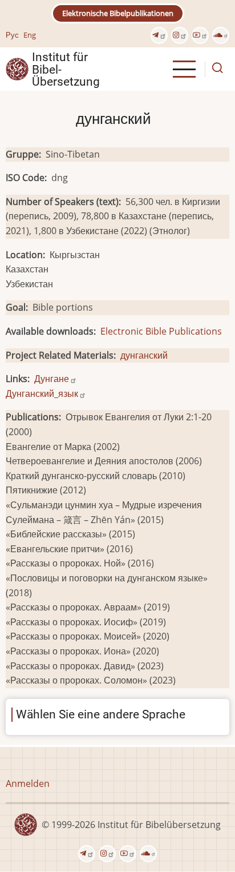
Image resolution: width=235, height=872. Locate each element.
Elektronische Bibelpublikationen (117, 13)
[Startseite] (17, 68)
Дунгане (51, 378)
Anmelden (28, 783)
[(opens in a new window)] (159, 35)
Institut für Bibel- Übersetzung (66, 69)
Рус (12, 35)
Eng (29, 35)
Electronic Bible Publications (161, 331)
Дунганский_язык (42, 393)
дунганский (144, 355)
